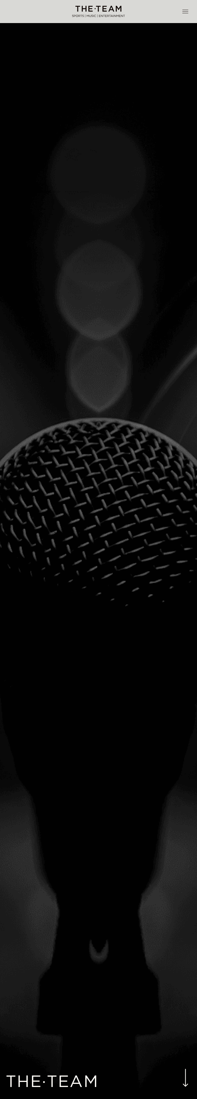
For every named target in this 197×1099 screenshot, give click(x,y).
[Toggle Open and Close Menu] (185, 12)
